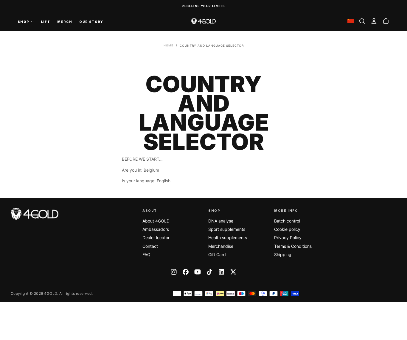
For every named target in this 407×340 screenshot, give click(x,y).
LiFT (45, 21)
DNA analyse (220, 220)
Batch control (287, 220)
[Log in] (374, 21)
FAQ (146, 254)
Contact (150, 246)
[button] (362, 21)
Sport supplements (226, 229)
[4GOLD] (34, 214)
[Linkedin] (221, 271)
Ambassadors (155, 229)
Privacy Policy (288, 237)
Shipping (282, 254)
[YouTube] (197, 271)
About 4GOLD (156, 220)
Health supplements (227, 237)
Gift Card (217, 254)
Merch (64, 21)
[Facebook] (185, 271)
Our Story (91, 21)
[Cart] (385, 21)
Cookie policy (287, 229)
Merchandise (220, 246)
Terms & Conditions (293, 246)
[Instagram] (173, 271)
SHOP (23, 21)
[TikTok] (209, 271)
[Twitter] (233, 271)
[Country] (350, 21)
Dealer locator (156, 237)
